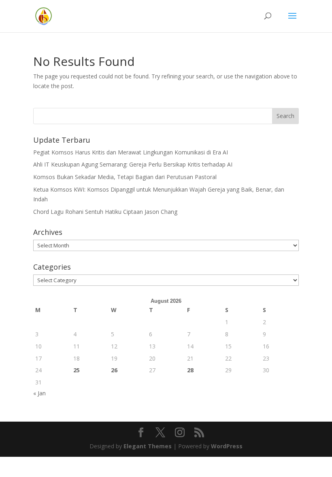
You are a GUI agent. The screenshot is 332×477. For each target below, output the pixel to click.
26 (114, 370)
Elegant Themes (147, 446)
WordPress (227, 446)
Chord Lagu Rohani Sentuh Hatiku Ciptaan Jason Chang (105, 211)
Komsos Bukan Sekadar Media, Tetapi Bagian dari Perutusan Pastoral (125, 177)
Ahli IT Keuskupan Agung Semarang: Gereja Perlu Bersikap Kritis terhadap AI (132, 164)
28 (190, 370)
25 (76, 370)
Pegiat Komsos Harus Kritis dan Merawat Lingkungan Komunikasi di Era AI (130, 152)
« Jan (39, 393)
